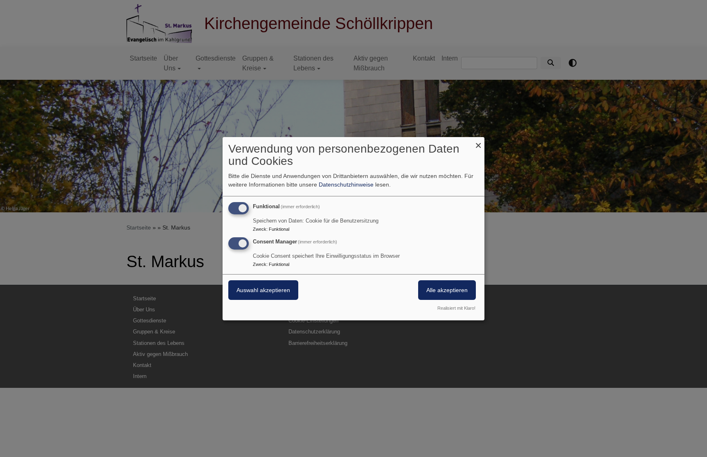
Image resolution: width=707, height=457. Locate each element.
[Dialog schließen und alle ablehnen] (478, 142)
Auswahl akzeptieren (263, 290)
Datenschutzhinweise (346, 184)
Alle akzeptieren (447, 290)
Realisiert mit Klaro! (456, 308)
